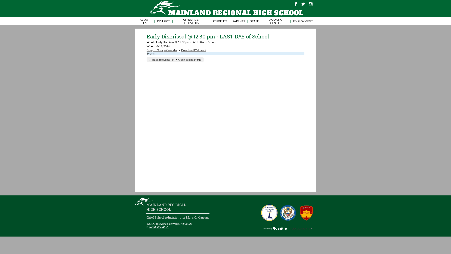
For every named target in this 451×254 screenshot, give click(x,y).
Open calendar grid (189, 59)
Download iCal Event (193, 50)
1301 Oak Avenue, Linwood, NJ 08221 (169, 223)
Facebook (296, 4)
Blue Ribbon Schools (288, 213)
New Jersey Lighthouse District (269, 213)
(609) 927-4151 (159, 227)
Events (151, 53)
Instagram (311, 4)
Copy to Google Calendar (162, 50)
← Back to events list (161, 59)
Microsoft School (306, 213)
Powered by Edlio (275, 228)
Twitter (303, 4)
